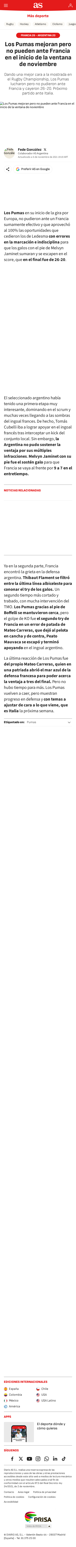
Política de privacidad (44, 1492)
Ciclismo (57, 24)
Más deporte (38, 16)
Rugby (10, 24)
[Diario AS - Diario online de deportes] (38, 5)
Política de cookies (14, 1497)
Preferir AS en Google (35, 169)
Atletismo (40, 24)
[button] (8, 169)
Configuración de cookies (42, 1497)
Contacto (9, 1492)
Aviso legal (23, 1492)
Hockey (24, 24)
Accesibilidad (11, 1501)
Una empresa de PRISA (38, 1517)
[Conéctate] (70, 5)
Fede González (30, 149)
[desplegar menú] (6, 5)
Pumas (31, 722)
